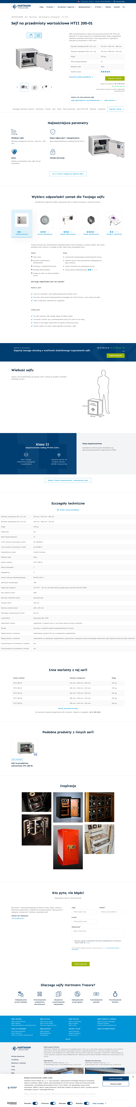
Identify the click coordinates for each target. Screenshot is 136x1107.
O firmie (98, 7)
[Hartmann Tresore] (21, 1054)
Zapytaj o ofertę (115, 109)
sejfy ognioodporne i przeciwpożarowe (85, 100)
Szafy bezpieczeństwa (18, 1031)
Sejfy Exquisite (44, 1031)
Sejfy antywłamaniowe (18, 1021)
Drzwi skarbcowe (74, 1031)
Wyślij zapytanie (116, 355)
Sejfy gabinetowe (45, 1033)
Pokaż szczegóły (98, 1103)
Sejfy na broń (45, 1019)
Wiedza (108, 7)
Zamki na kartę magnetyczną (106, 1025)
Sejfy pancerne (17, 759)
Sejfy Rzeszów (48, 1060)
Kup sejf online (120, 1)
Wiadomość (76, 927)
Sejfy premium (45, 1029)
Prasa (13, 1069)
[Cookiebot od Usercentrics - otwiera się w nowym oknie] (12, 1103)
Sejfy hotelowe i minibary (106, 1019)
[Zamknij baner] (133, 1076)
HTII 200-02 (17, 688)
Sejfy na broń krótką (46, 1023)
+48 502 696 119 (119, 86)
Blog (12, 1073)
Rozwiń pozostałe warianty (68, 708)
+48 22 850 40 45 (119, 84)
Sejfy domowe (16, 1019)
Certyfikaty (15, 1059)
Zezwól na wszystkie (115, 1078)
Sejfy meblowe (15, 1023)
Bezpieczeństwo (84, 7)
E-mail (74, 917)
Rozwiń (68, 1039)
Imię (74, 908)
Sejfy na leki (72, 1025)
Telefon (102, 908)
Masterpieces (44, 1035)
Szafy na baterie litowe (106, 1029)
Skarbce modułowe (74, 1033)
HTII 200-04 (17, 698)
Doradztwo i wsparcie (66, 7)
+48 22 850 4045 (94, 712)
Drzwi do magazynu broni (48, 1025)
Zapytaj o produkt (115, 78)
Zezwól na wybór (115, 1084)
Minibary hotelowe (103, 1023)
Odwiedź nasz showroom (93, 1060)
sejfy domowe (109, 100)
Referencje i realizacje (18, 1063)
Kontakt (117, 7)
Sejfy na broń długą (46, 1021)
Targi (13, 1066)
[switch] (53, 1103)
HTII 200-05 (17, 703)
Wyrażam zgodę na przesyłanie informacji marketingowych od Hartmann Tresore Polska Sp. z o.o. (97, 941)
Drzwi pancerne (73, 1035)
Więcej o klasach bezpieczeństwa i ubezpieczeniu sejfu (68, 480)
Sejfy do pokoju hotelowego (106, 1021)
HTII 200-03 (17, 693)
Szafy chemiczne (16, 1033)
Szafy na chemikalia (18, 1029)
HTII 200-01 (17, 683)
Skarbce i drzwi (74, 1029)
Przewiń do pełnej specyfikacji (80, 77)
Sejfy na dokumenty (75, 1021)
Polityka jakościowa (17, 1056)
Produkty (49, 7)
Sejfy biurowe (74, 1019)
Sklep (41, 7)
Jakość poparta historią (51, 1047)
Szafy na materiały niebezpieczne (22, 1035)
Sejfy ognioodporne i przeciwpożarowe (23, 1025)
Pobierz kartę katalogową (69, 510)
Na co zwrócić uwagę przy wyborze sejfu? (68, 174)
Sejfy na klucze (73, 1023)
